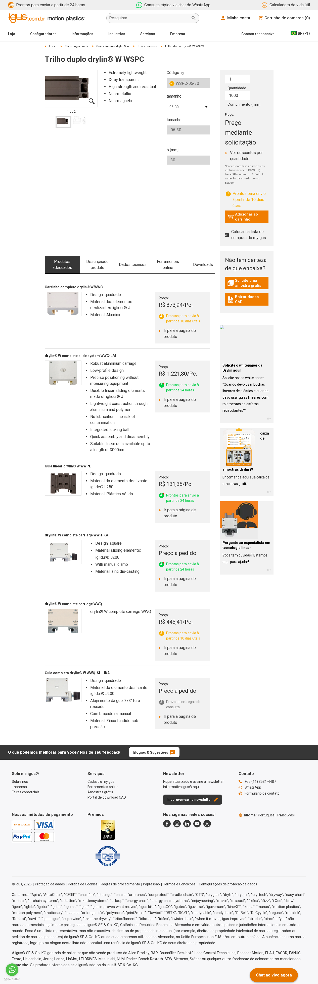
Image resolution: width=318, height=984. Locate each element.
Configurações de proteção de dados (228, 884)
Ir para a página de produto (179, 333)
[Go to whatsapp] (12, 969)
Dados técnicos (133, 264)
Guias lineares (147, 46)
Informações (82, 34)
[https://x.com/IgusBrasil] (207, 823)
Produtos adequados (62, 264)
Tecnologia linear (76, 46)
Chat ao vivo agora (274, 975)
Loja (11, 34)
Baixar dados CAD (247, 299)
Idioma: (259, 815)
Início (53, 46)
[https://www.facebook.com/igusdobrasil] (167, 823)
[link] (246, 285)
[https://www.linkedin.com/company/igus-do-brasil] (187, 823)
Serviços (147, 34)
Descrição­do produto (97, 264)
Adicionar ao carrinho (242, 217)
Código (173, 72)
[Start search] (194, 18)
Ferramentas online (168, 264)
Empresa (177, 34)
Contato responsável (258, 34)
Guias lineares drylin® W (112, 46)
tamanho (174, 96)
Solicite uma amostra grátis (247, 283)
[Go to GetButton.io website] (12, 979)
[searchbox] (149, 18)
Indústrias (116, 34)
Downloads (203, 264)
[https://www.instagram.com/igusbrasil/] (177, 823)
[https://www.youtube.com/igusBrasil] (197, 823)
